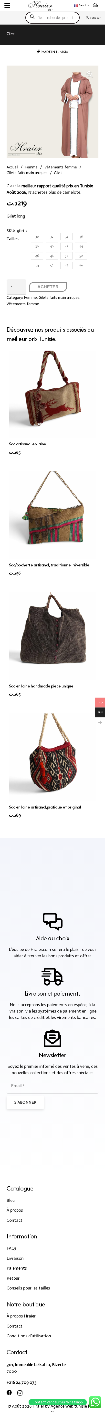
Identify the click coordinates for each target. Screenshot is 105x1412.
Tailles (13, 238)
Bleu (11, 1200)
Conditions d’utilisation (29, 1336)
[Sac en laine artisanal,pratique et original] (52, 757)
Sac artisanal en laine (27, 444)
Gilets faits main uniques (27, 172)
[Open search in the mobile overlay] (52, 18)
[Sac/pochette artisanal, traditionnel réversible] (52, 515)
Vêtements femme (60, 167)
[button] (7, 5)
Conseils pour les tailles (28, 1288)
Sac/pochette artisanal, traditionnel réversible (49, 565)
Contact (14, 1220)
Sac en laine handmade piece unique (41, 686)
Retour (13, 1278)
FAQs (12, 1248)
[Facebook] (9, 1393)
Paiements (17, 1268)
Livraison (15, 1258)
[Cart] (95, 5)
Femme (31, 167)
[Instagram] (19, 1393)
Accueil (12, 167)
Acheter (48, 286)
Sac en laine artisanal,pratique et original (45, 807)
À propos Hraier (21, 1316)
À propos (15, 1210)
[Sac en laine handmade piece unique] (52, 636)
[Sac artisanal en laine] (52, 394)
